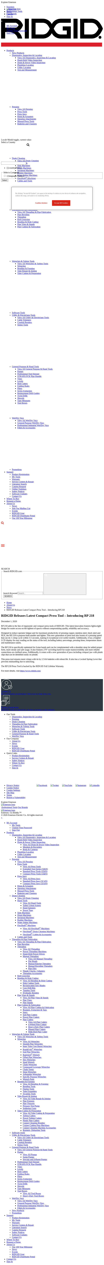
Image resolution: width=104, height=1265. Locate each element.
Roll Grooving (23, 219)
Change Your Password (16, 30)
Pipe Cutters (28, 1019)
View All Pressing (25, 862)
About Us (10, 503)
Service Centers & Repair (23, 482)
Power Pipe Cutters (31, 1017)
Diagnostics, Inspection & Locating (27, 717)
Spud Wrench (28, 1062)
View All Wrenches (31, 1041)
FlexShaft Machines (26, 925)
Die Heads (32, 961)
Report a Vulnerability (15, 797)
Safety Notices (18, 491)
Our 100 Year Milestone (22, 518)
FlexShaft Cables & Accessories (37, 934)
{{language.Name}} (15, 176)
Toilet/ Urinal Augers (32, 905)
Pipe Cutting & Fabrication (28, 227)
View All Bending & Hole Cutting (37, 981)
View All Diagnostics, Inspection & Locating (36, 837)
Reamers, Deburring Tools (34, 1130)
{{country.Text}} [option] (14, 168)
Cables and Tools (24, 937)
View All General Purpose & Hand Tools (35, 369)
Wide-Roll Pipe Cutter (37, 1032)
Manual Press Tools (25, 891)
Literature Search (19, 484)
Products (10, 832)
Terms (9, 795)
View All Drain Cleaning (28, 898)
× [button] (1, 817)
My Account (11, 26)
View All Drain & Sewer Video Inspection (41, 845)
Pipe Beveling (23, 214)
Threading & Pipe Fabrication (24, 724)
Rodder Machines (24, 920)
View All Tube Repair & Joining (37, 1098)
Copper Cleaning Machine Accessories (39, 1128)
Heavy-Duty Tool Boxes (33, 1196)
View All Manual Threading (40, 959)
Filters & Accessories (26, 428)
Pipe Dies (32, 968)
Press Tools (22, 864)
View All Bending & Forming (35, 1084)
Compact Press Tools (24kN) (35, 874)
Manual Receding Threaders (40, 966)
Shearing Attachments (26, 888)
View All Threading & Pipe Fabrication (34, 212)
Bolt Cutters (22, 383)
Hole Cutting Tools (31, 983)
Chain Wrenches (30, 1064)
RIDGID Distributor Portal (23, 516)
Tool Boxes (22, 403)
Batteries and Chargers (27, 893)
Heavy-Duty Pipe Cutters (39, 1027)
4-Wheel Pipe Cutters (37, 1024)
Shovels (20, 398)
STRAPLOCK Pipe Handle (29, 376)
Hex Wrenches (29, 1060)
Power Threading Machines (34, 951)
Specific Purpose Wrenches (34, 1077)
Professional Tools (14, 11)
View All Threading (31, 949)
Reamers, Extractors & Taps (35, 1010)
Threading (21, 217)
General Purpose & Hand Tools (25, 366)
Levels (20, 381)
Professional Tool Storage (28, 374)
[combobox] (13, 163)
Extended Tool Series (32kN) (35, 869)
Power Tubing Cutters (32, 1118)
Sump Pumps (28, 1157)
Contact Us (17, 496)
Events (15, 511)
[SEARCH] (64, 584)
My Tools (10, 28)
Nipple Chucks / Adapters (34, 971)
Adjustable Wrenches (32, 1074)
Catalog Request (19, 486)
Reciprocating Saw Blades (34, 985)
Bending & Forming (26, 268)
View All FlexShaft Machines (36, 928)
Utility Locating (24, 854)
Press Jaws (22, 876)
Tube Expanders (30, 1091)
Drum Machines (24, 915)
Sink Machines (23, 913)
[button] (52, 2)
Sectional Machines (25, 917)
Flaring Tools (28, 1089)
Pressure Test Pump (31, 1106)
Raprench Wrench (31, 1055)
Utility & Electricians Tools (23, 315)
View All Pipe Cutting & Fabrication (38, 1007)
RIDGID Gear (18, 513)
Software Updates (19, 494)
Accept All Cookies (61, 203)
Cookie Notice (12, 788)
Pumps (20, 371)
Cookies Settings (41, 202)
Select (4, 180)
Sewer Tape (28, 910)
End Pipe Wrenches (31, 1052)
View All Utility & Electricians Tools (33, 317)
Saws (25, 1012)
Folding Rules (23, 386)
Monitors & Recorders (32, 847)
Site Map (10, 793)
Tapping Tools (29, 990)
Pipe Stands (28, 1002)
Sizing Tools (22, 325)
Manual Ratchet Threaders (39, 964)
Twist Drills (22, 396)
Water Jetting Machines (27, 922)
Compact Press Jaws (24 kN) (35, 883)
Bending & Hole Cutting (27, 222)
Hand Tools (22, 900)
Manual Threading (31, 956)
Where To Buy (12, 499)
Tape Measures (23, 400)
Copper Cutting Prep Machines (36, 1125)
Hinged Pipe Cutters (37, 1029)
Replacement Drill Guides (28, 393)
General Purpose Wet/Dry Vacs (30, 423)
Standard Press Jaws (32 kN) (35, 881)
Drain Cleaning (18, 721)
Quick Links (11, 753)
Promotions (17, 469)
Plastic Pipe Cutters (31, 1120)
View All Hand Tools (32, 903)
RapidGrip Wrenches (32, 1049)
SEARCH (8, 596)
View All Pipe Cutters (37, 1022)
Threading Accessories (32, 973)
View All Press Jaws (31, 879)
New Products (18, 1210)
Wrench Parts (28, 1079)
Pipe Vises (27, 1000)
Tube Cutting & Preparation (29, 273)
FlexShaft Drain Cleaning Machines (39, 931)
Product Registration (20, 474)
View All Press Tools (32, 866)
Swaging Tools (29, 1094)
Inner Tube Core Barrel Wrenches (37, 1046)
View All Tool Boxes (32, 1193)
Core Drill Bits (29, 988)
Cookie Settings (13, 790)
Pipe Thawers (29, 1103)
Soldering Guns (29, 1108)
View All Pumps (30, 1154)
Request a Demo (13, 501)
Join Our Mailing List (21, 508)
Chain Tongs (28, 1069)
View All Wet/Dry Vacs (27, 420)
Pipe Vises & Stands (26, 224)
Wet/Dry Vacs (18, 418)
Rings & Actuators (25, 886)
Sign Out (10, 33)
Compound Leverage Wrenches (36, 1067)
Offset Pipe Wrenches (32, 1057)
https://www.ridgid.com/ (30, 671)
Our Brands (11, 14)
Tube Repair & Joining (27, 271)
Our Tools (10, 714)
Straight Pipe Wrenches (33, 1044)
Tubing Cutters (29, 1116)
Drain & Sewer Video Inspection (31, 842)
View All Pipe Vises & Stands (35, 998)
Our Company (12, 738)
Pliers (19, 388)
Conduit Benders (24, 322)
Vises (19, 379)
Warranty (16, 479)
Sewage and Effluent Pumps (35, 1159)
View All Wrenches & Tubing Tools (32, 263)
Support (9, 472)
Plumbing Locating (25, 852)
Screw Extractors (24, 391)
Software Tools (18, 313)
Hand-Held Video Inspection (29, 840)
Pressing (15, 719)
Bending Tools (29, 1086)
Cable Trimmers (24, 320)
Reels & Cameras (30, 849)
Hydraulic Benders (31, 993)
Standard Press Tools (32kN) (35, 871)
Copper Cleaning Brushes (34, 1123)
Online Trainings (19, 489)
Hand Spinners (29, 908)
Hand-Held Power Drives (34, 954)
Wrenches (21, 266)
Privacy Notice (12, 785)
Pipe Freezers (28, 1101)
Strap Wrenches (29, 1072)
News (14, 506)
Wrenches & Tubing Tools (23, 261)
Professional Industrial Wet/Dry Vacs (33, 425)
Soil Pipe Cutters (30, 1015)
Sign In (15, 768)
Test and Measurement (27, 857)
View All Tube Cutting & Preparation (39, 1113)
